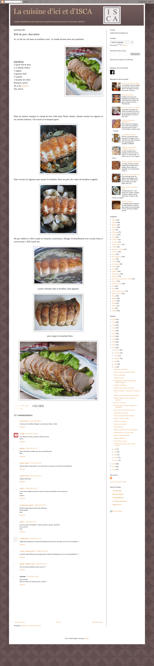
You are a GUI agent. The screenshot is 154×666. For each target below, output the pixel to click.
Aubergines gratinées (128, 95)
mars (115, 455)
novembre (117, 353)
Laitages (114, 266)
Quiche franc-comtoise (120, 421)
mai (115, 449)
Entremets (115, 252)
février (116, 457)
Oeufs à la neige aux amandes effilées (124, 372)
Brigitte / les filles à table (27, 564)
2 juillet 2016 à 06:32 (42, 551)
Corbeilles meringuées (120, 385)
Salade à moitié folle (119, 438)
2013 (114, 469)
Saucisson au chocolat (120, 424)
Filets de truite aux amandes (121, 435)
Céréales (114, 247)
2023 (114, 328)
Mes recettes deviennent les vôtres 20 (124, 410)
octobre (116, 356)
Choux (114, 237)
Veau (113, 308)
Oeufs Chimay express (120, 441)
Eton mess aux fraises (120, 403)
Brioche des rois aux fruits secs (131, 174)
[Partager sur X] (38, 406)
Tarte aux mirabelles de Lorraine (131, 162)
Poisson (114, 281)
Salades (114, 298)
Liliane (22, 522)
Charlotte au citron (119, 378)
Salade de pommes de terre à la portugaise (125, 430)
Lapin (113, 269)
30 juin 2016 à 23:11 (35, 476)
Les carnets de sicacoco (120, 501)
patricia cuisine (24, 463)
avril (115, 452)
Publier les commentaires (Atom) (31, 625)
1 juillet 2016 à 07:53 (31, 488)
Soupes (114, 301)
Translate (124, 45)
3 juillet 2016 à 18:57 (41, 564)
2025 (114, 322)
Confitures (115, 242)
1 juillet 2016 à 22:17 (31, 522)
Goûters (114, 261)
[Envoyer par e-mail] (33, 406)
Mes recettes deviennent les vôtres (121, 279)
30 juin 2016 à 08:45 (35, 421)
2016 (114, 347)
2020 (114, 336)
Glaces (114, 259)
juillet (115, 364)
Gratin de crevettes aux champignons (128, 121)
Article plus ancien (97, 622)
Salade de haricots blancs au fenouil (124, 388)
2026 (114, 319)
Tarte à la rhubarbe (127, 201)
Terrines (114, 306)
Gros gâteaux (115, 264)
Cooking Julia (24, 538)
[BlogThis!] (36, 406)
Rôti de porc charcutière (120, 369)
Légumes (114, 271)
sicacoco (22, 488)
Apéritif (114, 222)
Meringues (115, 276)
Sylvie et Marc (24, 421)
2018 (114, 342)
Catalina (22, 434)
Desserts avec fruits (117, 249)
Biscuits (114, 227)
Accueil (58, 622)
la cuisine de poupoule (26, 505)
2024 (114, 325)
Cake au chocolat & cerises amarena (124, 416)
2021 (114, 333)
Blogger (86, 638)
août (115, 361)
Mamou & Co (117, 504)
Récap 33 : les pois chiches (121, 418)
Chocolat (114, 235)
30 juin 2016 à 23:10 (35, 463)
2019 (114, 339)
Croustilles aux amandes (129, 135)
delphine (22, 448)
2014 (114, 466)
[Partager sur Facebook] (40, 406)
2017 (114, 345)
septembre (117, 358)
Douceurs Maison (118, 494)
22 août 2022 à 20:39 (32, 576)
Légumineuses (116, 274)
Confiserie (115, 239)
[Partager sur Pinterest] (43, 406)
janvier (116, 460)
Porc (21, 408)
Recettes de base (116, 293)
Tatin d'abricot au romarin (121, 413)
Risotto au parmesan (119, 375)
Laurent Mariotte (118, 498)
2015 (114, 464)
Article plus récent (19, 622)
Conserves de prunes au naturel (131, 107)
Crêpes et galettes (117, 244)
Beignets (114, 225)
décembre (117, 350)
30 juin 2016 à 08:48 (31, 434)
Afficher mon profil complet (118, 482)
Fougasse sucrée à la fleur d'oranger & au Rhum (129, 148)
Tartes (113, 303)
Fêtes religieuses (116, 257)
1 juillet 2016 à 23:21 (35, 538)
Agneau (114, 220)
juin (115, 367)
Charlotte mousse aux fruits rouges (124, 432)
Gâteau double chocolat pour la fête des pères (126, 395)
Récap (113, 296)
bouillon (25, 86)
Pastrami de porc (118, 427)
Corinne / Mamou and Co (27, 551)
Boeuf (113, 230)
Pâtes (113, 288)
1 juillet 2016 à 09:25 (40, 505)
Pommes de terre (116, 283)
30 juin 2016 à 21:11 (31, 448)
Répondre (22, 427)
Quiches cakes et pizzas (118, 291)
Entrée (114, 254)
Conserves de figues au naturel (130, 83)
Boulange (114, 232)
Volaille (114, 311)
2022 (114, 331)
